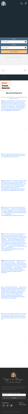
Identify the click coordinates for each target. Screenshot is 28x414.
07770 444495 (22, 404)
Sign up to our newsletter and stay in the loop (11, 393)
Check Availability (14, 51)
